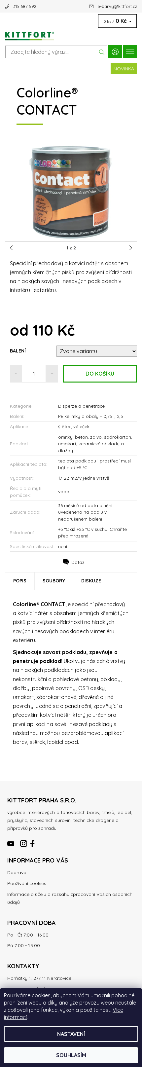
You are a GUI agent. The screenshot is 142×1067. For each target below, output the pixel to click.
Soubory (54, 581)
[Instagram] (24, 840)
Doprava (16, 872)
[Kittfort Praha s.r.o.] (71, 34)
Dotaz (78, 562)
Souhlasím (71, 1055)
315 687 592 (24, 6)
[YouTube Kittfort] (11, 840)
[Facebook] (33, 840)
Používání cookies (26, 883)
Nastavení (71, 1034)
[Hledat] (101, 52)
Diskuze (91, 581)
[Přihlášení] (115, 51)
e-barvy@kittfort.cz (117, 6)
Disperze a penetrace (81, 406)
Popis (19, 581)
